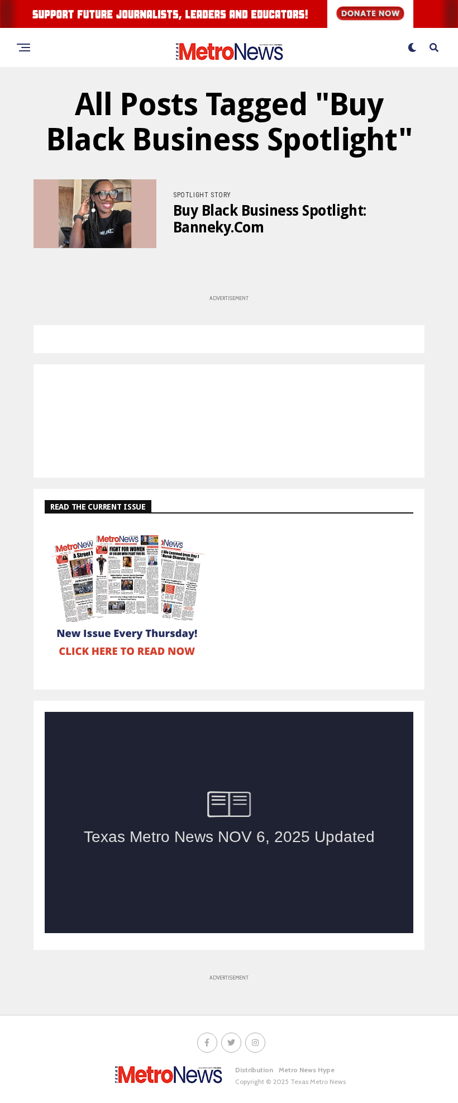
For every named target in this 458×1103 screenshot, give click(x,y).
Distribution (254, 1070)
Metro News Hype (307, 1070)
